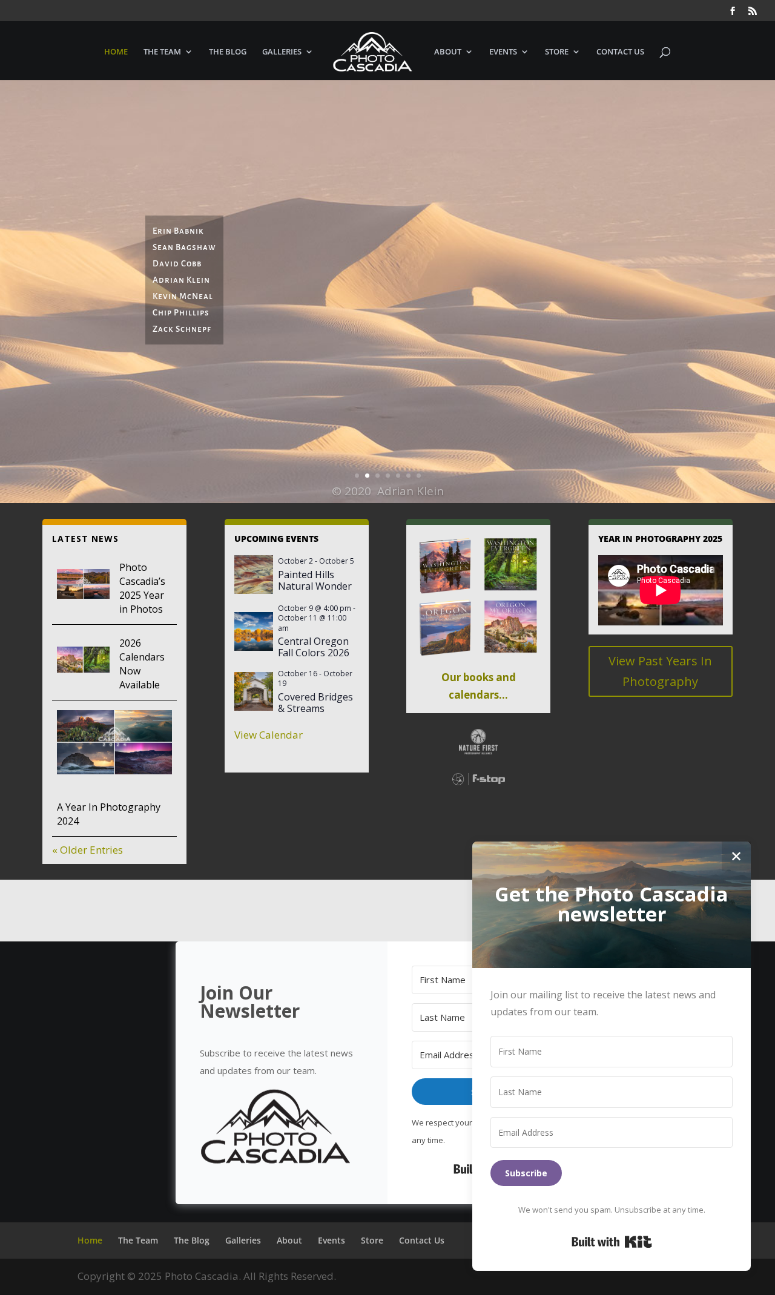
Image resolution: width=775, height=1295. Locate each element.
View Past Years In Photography (660, 671)
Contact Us (620, 52)
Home (116, 52)
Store (557, 52)
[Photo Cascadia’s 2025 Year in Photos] (83, 586)
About (447, 52)
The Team (162, 52)
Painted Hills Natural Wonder (315, 580)
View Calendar (268, 735)
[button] (281, 1130)
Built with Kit (612, 1242)
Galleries (282, 52)
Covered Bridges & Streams (315, 702)
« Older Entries (87, 850)
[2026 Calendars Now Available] (83, 662)
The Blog (227, 52)
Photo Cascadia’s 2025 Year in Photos (142, 588)
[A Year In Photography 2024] (114, 744)
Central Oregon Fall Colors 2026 (313, 646)
